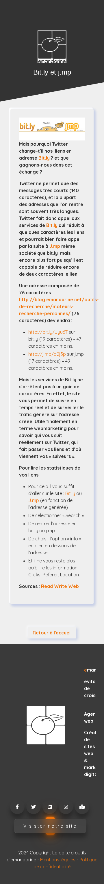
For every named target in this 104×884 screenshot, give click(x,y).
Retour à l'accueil (52, 633)
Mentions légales (57, 860)
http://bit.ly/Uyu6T (48, 332)
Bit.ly (44, 158)
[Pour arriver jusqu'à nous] (82, 806)
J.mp (54, 246)
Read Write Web (60, 586)
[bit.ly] (52, 129)
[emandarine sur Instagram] (65, 806)
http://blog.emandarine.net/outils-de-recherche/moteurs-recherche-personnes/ (59, 306)
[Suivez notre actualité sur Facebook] (17, 806)
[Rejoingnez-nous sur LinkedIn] (49, 806)
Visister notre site (50, 826)
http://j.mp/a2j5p (47, 354)
